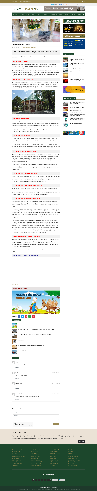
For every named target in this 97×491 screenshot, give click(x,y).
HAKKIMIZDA (18, 4)
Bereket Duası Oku (35, 460)
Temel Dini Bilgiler (53, 463)
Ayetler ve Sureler (16, 460)
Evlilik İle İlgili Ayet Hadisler (56, 449)
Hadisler (70, 453)
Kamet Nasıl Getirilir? (54, 453)
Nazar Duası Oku (72, 458)
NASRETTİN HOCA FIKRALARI (20, 288)
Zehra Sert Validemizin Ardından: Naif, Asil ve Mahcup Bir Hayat (77, 59)
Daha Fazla (81, 441)
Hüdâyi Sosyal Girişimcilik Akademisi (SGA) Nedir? (76, 124)
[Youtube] (77, 4)
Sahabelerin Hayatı (73, 456)
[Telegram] (83, 4)
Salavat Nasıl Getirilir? (36, 461)
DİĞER (79, 14)
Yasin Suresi (71, 449)
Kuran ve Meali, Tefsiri (17, 463)
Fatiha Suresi (71, 461)
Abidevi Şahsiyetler (27, 16)
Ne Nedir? (70, 451)
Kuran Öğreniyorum (73, 465)
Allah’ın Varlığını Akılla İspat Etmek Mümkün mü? (77, 80)
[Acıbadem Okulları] (74, 133)
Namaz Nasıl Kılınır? (17, 449)
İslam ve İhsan (15, 284)
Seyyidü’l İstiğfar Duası (74, 460)
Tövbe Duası (15, 465)
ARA (29, 4)
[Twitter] (73, 4)
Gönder (56, 424)
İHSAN (38, 14)
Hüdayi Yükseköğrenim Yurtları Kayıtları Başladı (77, 103)
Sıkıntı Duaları (34, 451)
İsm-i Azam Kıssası (74, 74)
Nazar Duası (34, 453)
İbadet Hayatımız (53, 460)
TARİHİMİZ (21, 16)
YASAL (26, 4)
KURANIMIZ (44, 14)
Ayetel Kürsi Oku (35, 458)
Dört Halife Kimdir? (54, 451)
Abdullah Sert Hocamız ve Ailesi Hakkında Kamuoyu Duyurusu (77, 119)
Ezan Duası (71, 463)
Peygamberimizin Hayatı (37, 455)
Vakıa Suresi (71, 455)
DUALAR (61, 14)
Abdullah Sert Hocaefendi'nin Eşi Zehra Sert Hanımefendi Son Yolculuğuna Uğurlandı (77, 114)
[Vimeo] (48, 480)
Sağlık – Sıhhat (53, 461)
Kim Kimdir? (52, 465)
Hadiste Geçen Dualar (36, 465)
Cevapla (17, 367)
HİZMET (67, 14)
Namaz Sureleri (15, 458)
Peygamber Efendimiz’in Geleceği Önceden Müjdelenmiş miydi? (77, 70)
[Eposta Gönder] (33, 316)
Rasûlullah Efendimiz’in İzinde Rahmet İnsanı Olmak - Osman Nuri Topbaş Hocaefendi (77, 109)
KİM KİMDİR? (33, 47)
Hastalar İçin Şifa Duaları (18, 455)
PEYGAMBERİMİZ (53, 14)
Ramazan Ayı (52, 455)
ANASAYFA (15, 14)
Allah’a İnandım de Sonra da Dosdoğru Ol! (21, 1)
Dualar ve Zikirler (16, 451)
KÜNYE (13, 4)
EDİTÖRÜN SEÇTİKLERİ (69, 98)
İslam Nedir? (15, 453)
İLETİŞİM (32, 4)
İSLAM (27, 14)
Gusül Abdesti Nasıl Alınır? (18, 456)
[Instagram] (75, 4)
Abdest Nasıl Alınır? (35, 456)
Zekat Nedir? (52, 456)
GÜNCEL (73, 14)
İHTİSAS (22, 14)
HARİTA (22, 4)
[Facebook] (71, 4)
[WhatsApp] (79, 4)
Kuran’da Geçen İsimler (36, 449)
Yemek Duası (52, 458)
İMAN (33, 14)
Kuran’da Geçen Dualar (36, 463)
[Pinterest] (81, 4)
